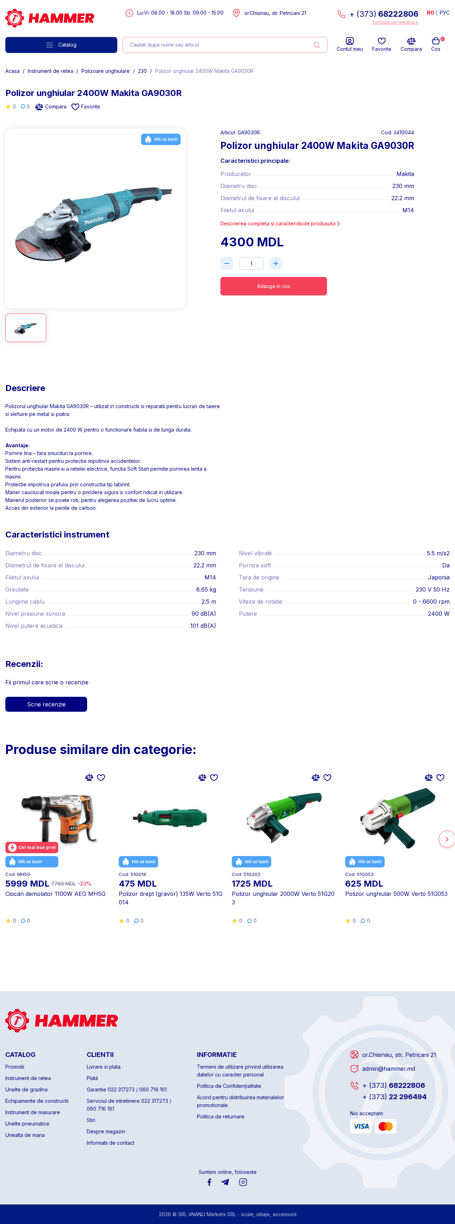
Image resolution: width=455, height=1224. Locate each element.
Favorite (90, 106)
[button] (182, 215)
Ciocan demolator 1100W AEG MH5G (55, 893)
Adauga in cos (273, 286)
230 (142, 71)
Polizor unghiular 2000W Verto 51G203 (283, 898)
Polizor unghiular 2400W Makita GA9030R (204, 71)
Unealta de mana (25, 1135)
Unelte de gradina (26, 1089)
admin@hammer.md (388, 1068)
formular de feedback (395, 22)
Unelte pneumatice (27, 1124)
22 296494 (394, 1097)
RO (430, 13)
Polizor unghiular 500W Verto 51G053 (396, 893)
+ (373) (383, 14)
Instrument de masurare (32, 1112)
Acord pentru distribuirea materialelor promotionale (240, 1101)
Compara (55, 106)
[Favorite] (101, 777)
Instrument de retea (50, 71)
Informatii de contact (110, 1143)
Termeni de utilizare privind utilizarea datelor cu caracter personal (240, 1071)
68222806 (393, 1085)
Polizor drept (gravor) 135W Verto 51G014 (171, 898)
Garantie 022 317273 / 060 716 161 (127, 1089)
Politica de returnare (221, 1116)
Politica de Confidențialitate (229, 1086)
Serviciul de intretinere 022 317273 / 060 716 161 (129, 1105)
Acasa (12, 71)
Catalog (67, 45)
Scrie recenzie (46, 704)
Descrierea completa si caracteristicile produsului (278, 223)
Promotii (14, 1067)
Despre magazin (106, 1131)
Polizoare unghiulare (105, 71)
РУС (445, 13)
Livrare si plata (104, 1067)
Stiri (91, 1120)
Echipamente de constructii (37, 1101)
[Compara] (89, 777)
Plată (92, 1078)
